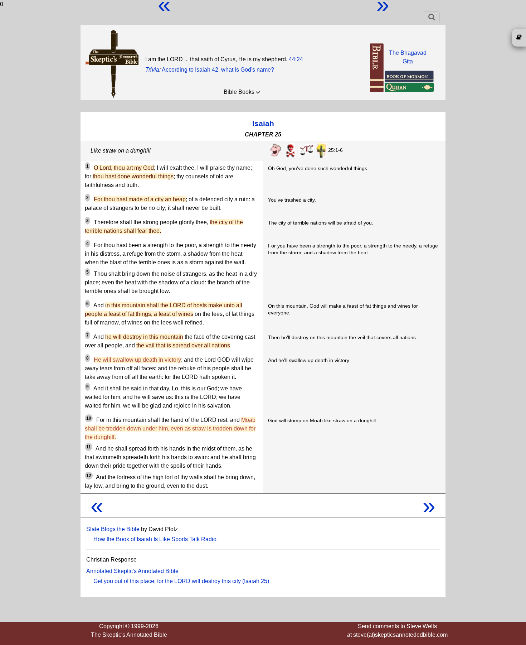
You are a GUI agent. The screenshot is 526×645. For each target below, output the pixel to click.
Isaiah (263, 123)
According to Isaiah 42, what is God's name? (218, 70)
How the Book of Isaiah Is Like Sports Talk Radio (154, 539)
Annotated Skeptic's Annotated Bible (132, 571)
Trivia (152, 70)
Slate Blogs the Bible (113, 529)
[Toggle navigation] (432, 16)
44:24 (296, 59)
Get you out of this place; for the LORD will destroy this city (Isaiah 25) (181, 581)
